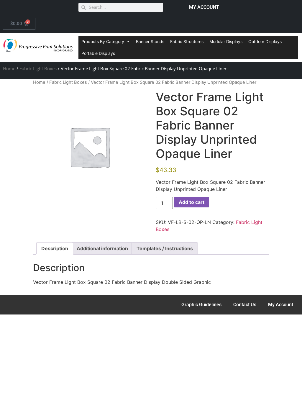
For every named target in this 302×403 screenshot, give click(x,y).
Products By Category (102, 41)
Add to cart (191, 202)
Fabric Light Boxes (38, 68)
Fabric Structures (186, 41)
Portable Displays (98, 53)
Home (9, 68)
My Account (280, 304)
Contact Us (244, 304)
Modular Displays (225, 41)
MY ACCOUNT (204, 7)
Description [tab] (54, 248)
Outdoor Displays (265, 41)
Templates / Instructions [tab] (165, 248)
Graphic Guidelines (201, 304)
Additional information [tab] (102, 248)
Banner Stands (150, 41)
